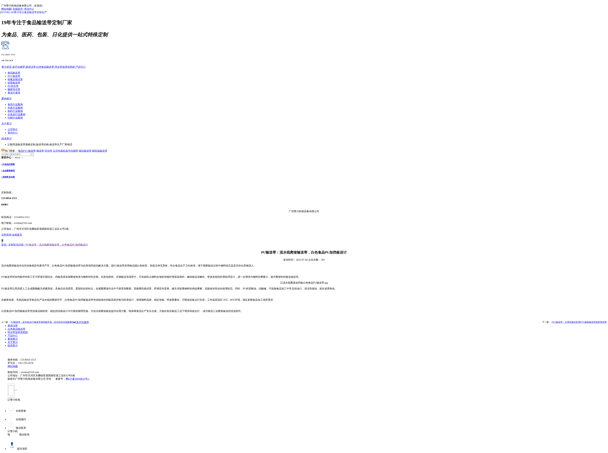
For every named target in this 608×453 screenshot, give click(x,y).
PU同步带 (13, 86)
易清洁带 (13, 325)
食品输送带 (14, 72)
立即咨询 (6, 234)
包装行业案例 (15, 107)
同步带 (48, 150)
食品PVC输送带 (27, 150)
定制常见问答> (16, 244)
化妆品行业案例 (16, 114)
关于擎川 (13, 342)
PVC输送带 (14, 76)
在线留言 (18, 9)
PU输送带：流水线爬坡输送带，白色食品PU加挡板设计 (57, 244)
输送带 (40, 150)
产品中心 (13, 335)
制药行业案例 (15, 111)
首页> (4, 244)
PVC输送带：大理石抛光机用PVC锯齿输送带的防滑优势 (579, 322)
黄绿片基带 (14, 92)
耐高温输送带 (99, 150)
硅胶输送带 (14, 82)
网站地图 (6, 9)
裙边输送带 (85, 150)
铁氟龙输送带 (15, 79)
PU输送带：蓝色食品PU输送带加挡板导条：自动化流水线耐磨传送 (43, 322)
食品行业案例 (15, 104)
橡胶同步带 (14, 89)
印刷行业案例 (15, 117)
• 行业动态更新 (8, 164)
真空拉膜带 (82, 322)
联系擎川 (13, 345)
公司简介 (13, 129)
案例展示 (13, 339)
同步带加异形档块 (18, 332)
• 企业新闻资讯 (8, 170)
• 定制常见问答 (8, 177)
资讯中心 (29, 9)
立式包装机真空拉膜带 (65, 150)
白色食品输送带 (16, 329)
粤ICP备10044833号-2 (77, 378)
